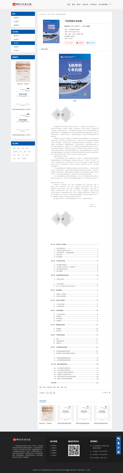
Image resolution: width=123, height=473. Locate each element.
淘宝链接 (70, 43)
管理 (14, 155)
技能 (54, 387)
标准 (27, 155)
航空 (19, 155)
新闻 (73, 4)
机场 (27, 148)
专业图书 (16, 21)
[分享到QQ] (47, 393)
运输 (14, 158)
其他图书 (16, 25)
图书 (78, 4)
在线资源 (92, 43)
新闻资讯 (16, 35)
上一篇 (104, 392)
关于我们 (93, 4)
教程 (29, 151)
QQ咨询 (80, 43)
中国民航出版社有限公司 (47, 470)
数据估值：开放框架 (45, 423)
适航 (19, 158)
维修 (62, 387)
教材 (58, 387)
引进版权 (24, 158)
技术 (23, 155)
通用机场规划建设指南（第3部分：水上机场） (71, 423)
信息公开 (85, 4)
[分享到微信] (51, 393)
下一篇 (108, 392)
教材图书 (77, 26)
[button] (110, 4)
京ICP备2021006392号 (60, 470)
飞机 (65, 387)
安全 (21, 151)
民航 (23, 148)
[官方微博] (118, 447)
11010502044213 (72, 470)
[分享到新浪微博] (54, 393)
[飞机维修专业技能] (74, 76)
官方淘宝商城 (103, 4)
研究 (25, 151)
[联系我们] (118, 443)
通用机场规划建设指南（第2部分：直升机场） (90, 423)
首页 (68, 4)
